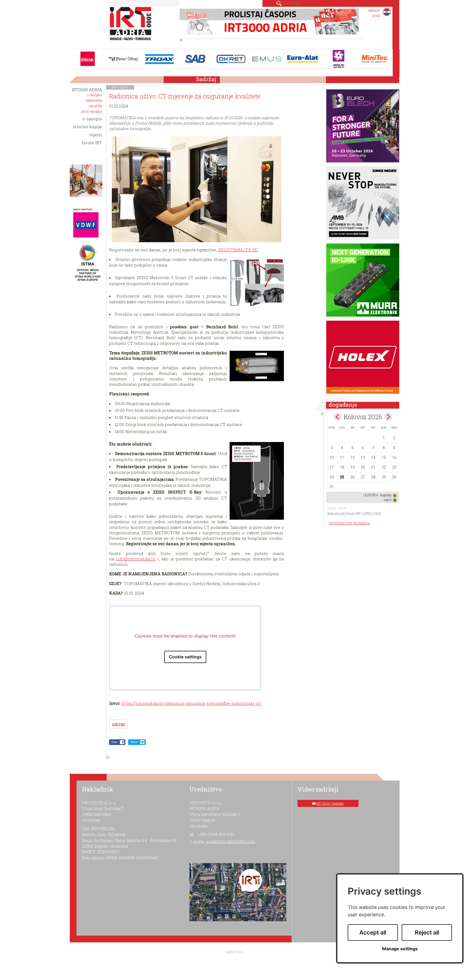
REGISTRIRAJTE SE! (237, 249)
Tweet (134, 741)
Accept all (372, 932)
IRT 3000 (131, 27)
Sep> (388, 417)
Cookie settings (185, 656)
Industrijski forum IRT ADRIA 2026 (354, 513)
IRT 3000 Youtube (330, 803)
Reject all (427, 932)
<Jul (338, 417)
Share (114, 741)
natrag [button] (118, 724)
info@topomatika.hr (136, 558)
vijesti (124, 87)
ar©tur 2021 (234, 951)
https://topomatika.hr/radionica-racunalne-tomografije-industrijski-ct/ (191, 703)
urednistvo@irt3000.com (230, 841)
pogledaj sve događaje (349, 523)
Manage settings (400, 948)
